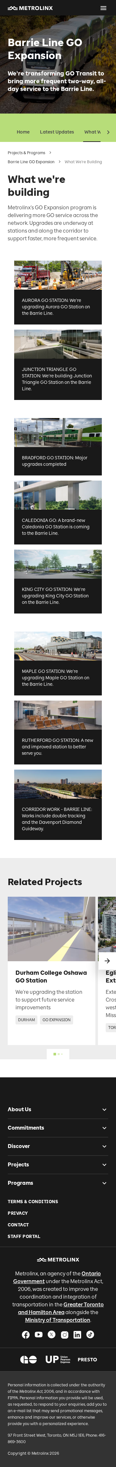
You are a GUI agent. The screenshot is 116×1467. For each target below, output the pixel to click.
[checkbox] (101, 1109)
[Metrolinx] (58, 1259)
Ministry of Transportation (57, 1320)
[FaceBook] (26, 1334)
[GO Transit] (28, 1359)
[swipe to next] (107, 961)
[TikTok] (90, 1334)
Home (23, 132)
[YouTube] (39, 1334)
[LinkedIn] (77, 1334)
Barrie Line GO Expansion (31, 162)
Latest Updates (57, 132)
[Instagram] (64, 1334)
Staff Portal (24, 1236)
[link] (51, 971)
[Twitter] (51, 1334)
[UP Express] (58, 1359)
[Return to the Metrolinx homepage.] (30, 8)
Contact (18, 1224)
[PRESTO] (87, 1359)
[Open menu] (103, 8)
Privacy (18, 1213)
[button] (30, 8)
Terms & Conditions (33, 1201)
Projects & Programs (26, 153)
